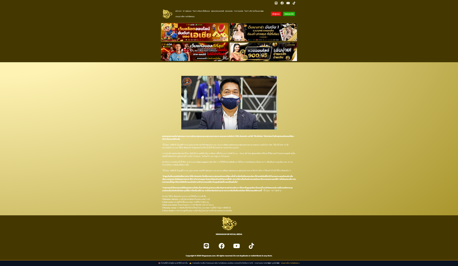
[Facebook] (282, 3)
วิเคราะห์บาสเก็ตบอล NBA (254, 11)
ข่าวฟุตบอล (187, 11)
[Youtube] (288, 3)
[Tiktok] (294, 3)
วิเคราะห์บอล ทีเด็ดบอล (201, 11)
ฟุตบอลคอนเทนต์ (217, 11)
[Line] (276, 3)
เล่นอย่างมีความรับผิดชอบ (185, 16)
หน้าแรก (178, 11)
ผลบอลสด (229, 11)
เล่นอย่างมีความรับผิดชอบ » (290, 263)
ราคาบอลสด (238, 11)
